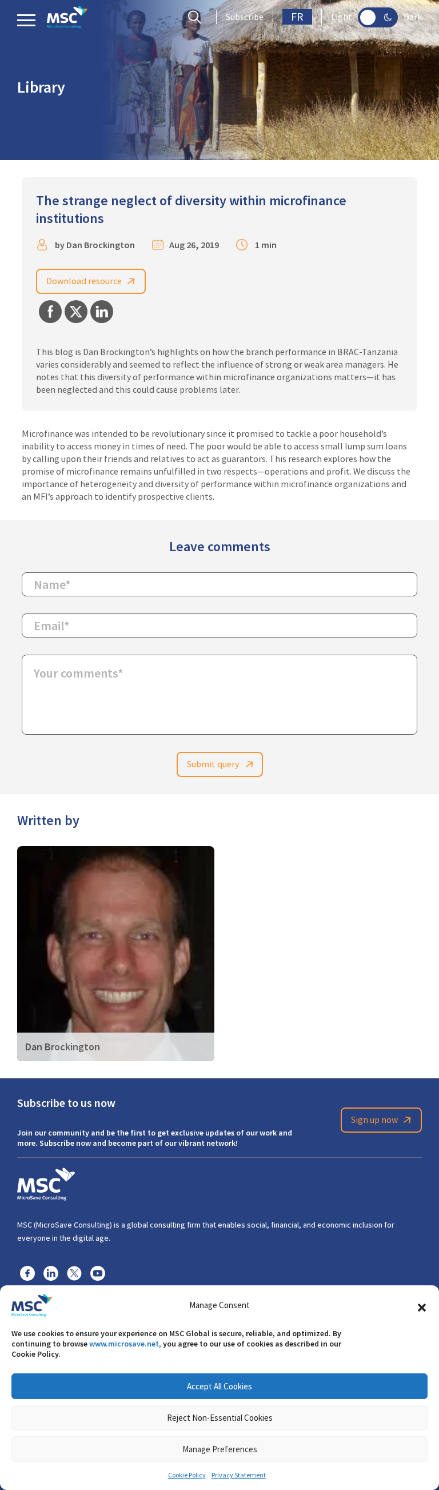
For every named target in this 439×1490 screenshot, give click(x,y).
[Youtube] (97, 1273)
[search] (197, 17)
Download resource (84, 281)
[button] (422, 1305)
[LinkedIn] (51, 1273)
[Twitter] (74, 1273)
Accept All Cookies (219, 1386)
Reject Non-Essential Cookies (220, 1417)
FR (297, 17)
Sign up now (374, 1120)
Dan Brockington (100, 245)
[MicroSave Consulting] (46, 1182)
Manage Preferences (219, 1449)
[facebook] (27, 1273)
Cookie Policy (187, 1475)
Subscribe (245, 17)
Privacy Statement (238, 1475)
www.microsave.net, (125, 1343)
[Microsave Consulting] (67, 17)
